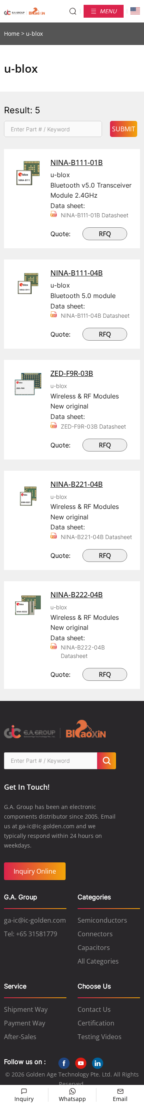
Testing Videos (100, 1036)
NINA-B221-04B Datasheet (96, 536)
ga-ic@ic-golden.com (35, 920)
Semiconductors (102, 920)
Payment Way (24, 1023)
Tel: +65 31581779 (30, 933)
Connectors (95, 933)
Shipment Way (26, 1009)
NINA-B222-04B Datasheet (83, 651)
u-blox (58, 385)
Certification (96, 1023)
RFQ (105, 233)
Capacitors (94, 947)
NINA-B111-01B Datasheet (94, 215)
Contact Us (94, 1009)
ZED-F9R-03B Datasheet (93, 426)
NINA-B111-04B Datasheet (95, 315)
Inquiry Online (35, 871)
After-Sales (20, 1036)
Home (12, 33)
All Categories (98, 961)
